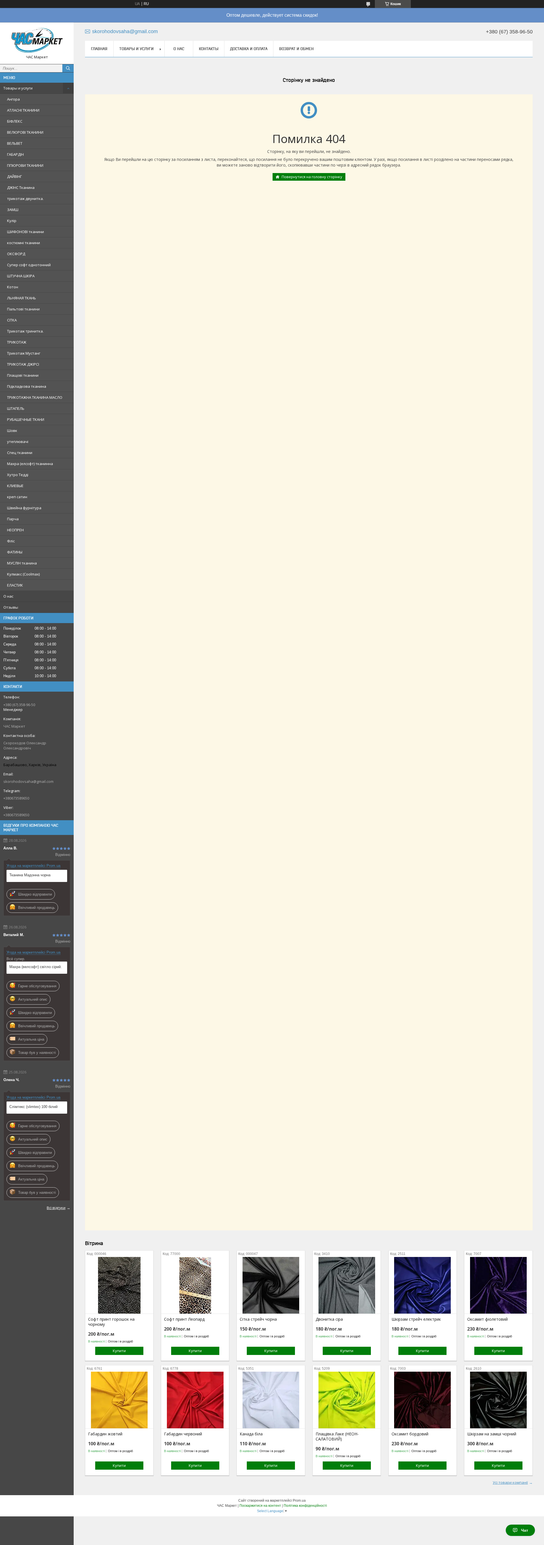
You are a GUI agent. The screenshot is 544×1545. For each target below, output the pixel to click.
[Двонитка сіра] (347, 1285)
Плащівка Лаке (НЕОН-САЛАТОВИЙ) (337, 1436)
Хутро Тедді (17, 474)
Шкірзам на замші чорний (491, 1434)
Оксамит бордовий (410, 1434)
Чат (524, 1530)
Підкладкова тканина (26, 386)
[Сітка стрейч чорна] (271, 1285)
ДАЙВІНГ (14, 176)
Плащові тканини (23, 375)
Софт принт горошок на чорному (111, 1322)
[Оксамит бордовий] (422, 1400)
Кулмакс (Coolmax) (23, 574)
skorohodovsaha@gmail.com (28, 781)
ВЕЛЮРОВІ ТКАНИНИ (25, 132)
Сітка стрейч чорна (258, 1319)
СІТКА (12, 320)
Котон (12, 286)
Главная (99, 48)
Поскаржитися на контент (260, 1506)
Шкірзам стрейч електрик (416, 1319)
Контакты (208, 48)
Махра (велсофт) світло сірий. (35, 967)
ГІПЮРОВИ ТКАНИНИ (25, 165)
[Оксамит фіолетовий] (498, 1285)
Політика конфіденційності (305, 1506)
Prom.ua (299, 1501)
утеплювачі (17, 441)
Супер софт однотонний (29, 264)
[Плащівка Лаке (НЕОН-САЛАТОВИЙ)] (347, 1400)
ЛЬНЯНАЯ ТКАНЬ (21, 298)
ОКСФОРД (16, 253)
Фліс (11, 541)
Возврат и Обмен (296, 48)
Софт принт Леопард (184, 1319)
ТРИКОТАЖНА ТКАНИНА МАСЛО (34, 397)
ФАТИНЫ (14, 552)
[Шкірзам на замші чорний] (498, 1400)
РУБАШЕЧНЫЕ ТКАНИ (25, 419)
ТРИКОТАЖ (16, 342)
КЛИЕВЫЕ (15, 485)
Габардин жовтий (105, 1434)
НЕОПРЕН (15, 529)
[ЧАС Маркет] (36, 41)
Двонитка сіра (329, 1319)
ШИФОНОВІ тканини (25, 231)
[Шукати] (68, 68)
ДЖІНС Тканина (21, 187)
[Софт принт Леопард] (195, 1285)
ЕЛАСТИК (15, 585)
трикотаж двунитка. (25, 198)
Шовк (12, 430)
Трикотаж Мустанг (23, 353)
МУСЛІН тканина (22, 563)
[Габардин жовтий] (119, 1400)
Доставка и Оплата (248, 48)
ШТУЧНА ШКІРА (21, 275)
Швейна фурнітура (24, 507)
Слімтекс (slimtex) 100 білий (33, 1107)
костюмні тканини (23, 242)
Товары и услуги (18, 88)
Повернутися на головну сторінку (312, 176)
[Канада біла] (271, 1400)
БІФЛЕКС (14, 121)
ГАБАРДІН (15, 154)
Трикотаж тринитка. (25, 331)
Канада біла (251, 1434)
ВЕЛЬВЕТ (14, 143)
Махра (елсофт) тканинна (30, 463)
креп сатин (17, 496)
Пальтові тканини (23, 309)
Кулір (11, 220)
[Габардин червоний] (195, 1400)
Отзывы (10, 607)
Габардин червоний (183, 1434)
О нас (8, 596)
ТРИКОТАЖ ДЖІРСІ (23, 364)
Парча (13, 518)
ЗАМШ (12, 209)
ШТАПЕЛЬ (15, 408)
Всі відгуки (56, 1207)
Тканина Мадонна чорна (29, 875)
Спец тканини (19, 452)
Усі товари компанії (510, 1482)
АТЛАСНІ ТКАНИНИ (23, 110)
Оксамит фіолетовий (487, 1319)
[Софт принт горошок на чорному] (119, 1285)
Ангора (13, 99)
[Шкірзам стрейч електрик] (422, 1285)
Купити (119, 1350)
